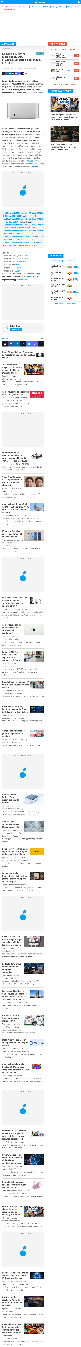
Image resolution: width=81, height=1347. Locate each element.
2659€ (25, 262)
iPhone (59, 260)
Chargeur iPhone (58, 7)
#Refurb (5, 338)
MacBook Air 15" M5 (57, 273)
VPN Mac (46, 7)
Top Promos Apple (9, 7)
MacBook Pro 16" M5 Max (58, 298)
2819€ (17, 265)
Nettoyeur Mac (73, 7)
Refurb (40, 93)
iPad (64, 260)
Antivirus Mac (35, 7)
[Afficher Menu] (2, 2)
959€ (25, 256)
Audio (74, 260)
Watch (69, 260)
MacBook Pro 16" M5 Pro (58, 292)
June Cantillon (9, 68)
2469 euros (28, 161)
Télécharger (16, 329)
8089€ (17, 271)
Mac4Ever (5, 48)
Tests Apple (23, 7)
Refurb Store (31, 277)
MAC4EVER (41, 2)
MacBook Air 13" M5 (57, 267)
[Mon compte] (78, 2)
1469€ (26, 259)
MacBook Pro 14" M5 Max (58, 286)
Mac (10, 48)
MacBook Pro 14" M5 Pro (58, 279)
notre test (34, 166)
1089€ (18, 268)
